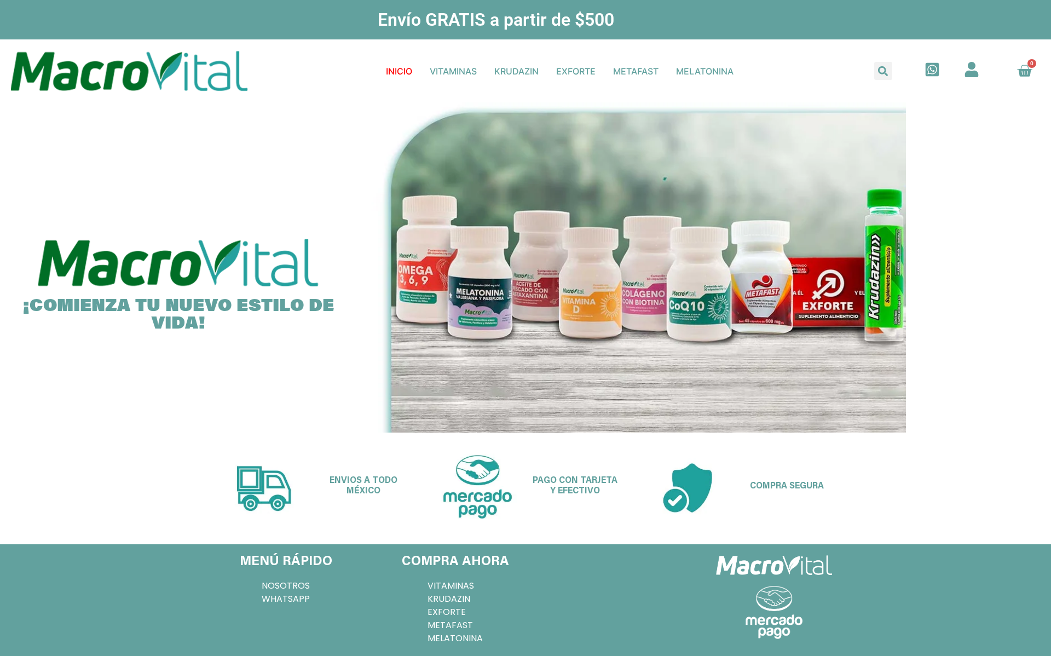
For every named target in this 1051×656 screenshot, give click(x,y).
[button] (883, 71)
